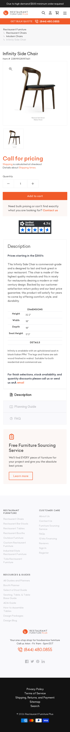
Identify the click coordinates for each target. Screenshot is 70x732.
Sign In (42, 548)
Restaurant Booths (14, 533)
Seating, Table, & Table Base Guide (16, 596)
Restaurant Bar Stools (15, 523)
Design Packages (13, 615)
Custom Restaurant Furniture (14, 544)
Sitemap (35, 701)
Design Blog (10, 620)
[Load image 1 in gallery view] (13, 139)
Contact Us (45, 520)
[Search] (43, 12)
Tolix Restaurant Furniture (12, 560)
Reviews (44, 543)
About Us (44, 516)
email (20, 382)
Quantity (8, 176)
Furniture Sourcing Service (49, 527)
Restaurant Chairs (13, 518)
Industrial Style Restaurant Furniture (15, 552)
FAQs (42, 533)
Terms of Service (35, 693)
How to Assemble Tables (13, 609)
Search (35, 706)
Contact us (50, 210)
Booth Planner (11, 585)
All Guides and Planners (16, 580)
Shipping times (27, 167)
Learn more (20, 476)
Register (44, 552)
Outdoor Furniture (13, 537)
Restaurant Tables (14, 528)
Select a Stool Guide (15, 590)
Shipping (8, 164)
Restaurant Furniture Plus (39, 714)
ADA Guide (9, 602)
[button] (65, 12)
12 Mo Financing (48, 538)
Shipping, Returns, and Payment (35, 697)
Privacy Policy (35, 689)
